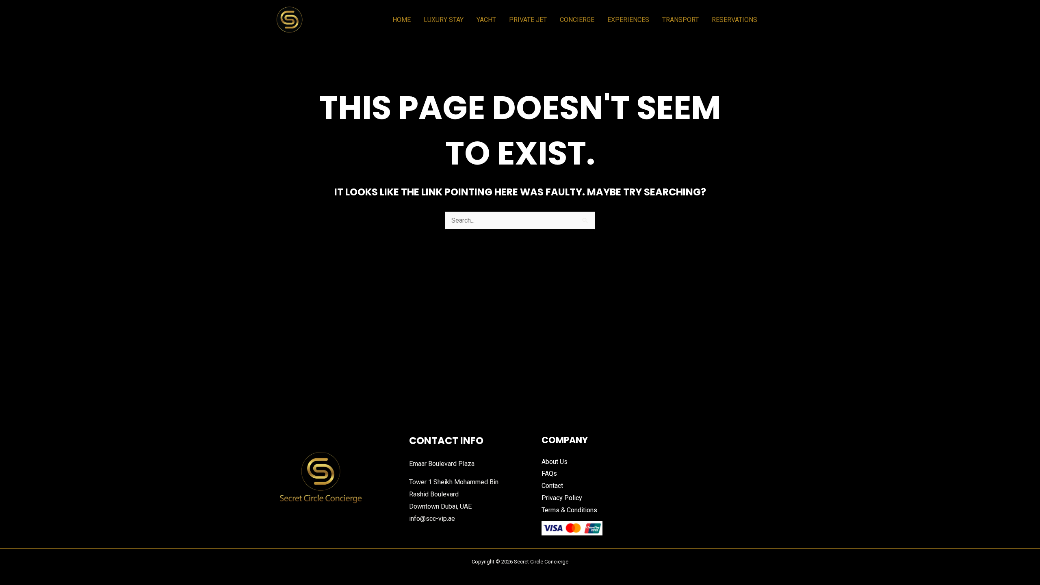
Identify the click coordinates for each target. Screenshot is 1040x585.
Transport (680, 20)
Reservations (734, 20)
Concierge (577, 20)
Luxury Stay (444, 20)
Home (401, 20)
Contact (552, 486)
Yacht (486, 20)
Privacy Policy (562, 498)
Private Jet (528, 20)
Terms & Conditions (569, 510)
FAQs (549, 473)
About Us (555, 462)
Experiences (628, 20)
